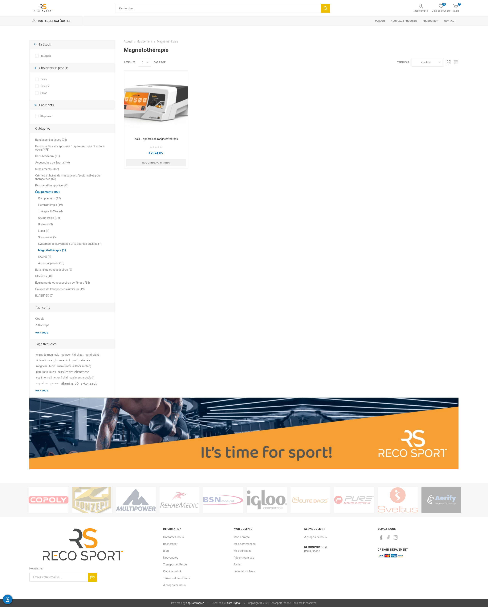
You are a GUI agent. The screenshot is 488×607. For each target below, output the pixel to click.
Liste (456, 62)
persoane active (46, 372)
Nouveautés (170, 557)
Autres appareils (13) (51, 263)
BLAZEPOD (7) (44, 295)
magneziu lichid (45, 366)
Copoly (39, 318)
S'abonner (92, 577)
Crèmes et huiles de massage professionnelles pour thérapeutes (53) (68, 177)
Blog (166, 550)
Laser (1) (43, 231)
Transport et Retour (175, 564)
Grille (448, 62)
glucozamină (62, 360)
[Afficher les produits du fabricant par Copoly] (48, 500)
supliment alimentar (73, 372)
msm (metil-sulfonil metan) (74, 366)
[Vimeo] (388, 536)
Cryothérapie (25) (49, 218)
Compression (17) (49, 198)
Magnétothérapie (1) (52, 250)
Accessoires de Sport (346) (52, 162)
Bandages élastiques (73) (51, 139)
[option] (48, 500)
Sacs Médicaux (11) (47, 156)
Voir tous (41, 332)
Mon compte (421, 10)
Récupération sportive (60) (51, 185)
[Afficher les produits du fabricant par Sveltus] (398, 500)
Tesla (43, 79)
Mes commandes (245, 544)
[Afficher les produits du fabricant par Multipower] (136, 500)
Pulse (43, 93)
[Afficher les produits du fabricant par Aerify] (441, 500)
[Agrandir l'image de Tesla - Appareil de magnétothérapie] (156, 102)
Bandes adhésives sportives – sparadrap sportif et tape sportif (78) (70, 147)
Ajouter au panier (156, 162)
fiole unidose (44, 360)
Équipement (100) (47, 192)
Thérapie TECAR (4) (50, 211)
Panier (238, 564)
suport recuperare (47, 383)
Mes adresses (242, 550)
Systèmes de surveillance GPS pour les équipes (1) (70, 243)
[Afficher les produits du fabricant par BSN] (223, 500)
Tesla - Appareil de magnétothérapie (156, 139)
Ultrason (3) (45, 224)
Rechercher (325, 8)
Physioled (46, 116)
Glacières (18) (44, 276)
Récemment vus (244, 557)
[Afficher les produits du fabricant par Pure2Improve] (354, 500)
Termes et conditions (176, 578)
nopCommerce (195, 603)
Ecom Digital (233, 603)
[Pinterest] (381, 537)
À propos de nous (174, 585)
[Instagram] (396, 537)
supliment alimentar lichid (52, 377)
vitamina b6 (69, 383)
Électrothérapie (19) (50, 205)
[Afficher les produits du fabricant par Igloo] (267, 500)
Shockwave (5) (47, 237)
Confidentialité (172, 571)
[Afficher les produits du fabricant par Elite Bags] (310, 500)
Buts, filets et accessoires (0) (53, 269)
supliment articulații (82, 377)
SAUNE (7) (44, 256)
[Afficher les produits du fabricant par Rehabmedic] (179, 500)
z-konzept (89, 383)
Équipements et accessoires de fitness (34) (62, 282)
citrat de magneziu (47, 354)
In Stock (45, 56)
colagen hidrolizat (72, 354)
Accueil (128, 41)
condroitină (92, 354)
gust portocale (81, 360)
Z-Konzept (42, 325)
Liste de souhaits (244, 571)
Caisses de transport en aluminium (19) (60, 289)
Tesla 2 (44, 86)
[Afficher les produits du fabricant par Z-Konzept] (92, 500)
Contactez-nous (173, 537)
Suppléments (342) (47, 169)
